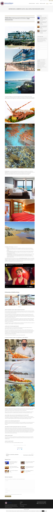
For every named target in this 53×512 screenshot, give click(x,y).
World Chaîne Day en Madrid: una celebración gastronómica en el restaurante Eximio (13, 462)
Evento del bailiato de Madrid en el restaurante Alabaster (29, 471)
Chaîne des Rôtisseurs (18, 445)
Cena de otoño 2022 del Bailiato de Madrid (14, 471)
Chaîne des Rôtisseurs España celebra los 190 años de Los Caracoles (29, 462)
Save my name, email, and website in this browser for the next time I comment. (14, 494)
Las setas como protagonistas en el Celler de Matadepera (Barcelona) (29, 467)
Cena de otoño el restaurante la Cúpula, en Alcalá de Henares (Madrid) (14, 467)
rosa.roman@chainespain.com (44, 0)
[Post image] (7, 462)
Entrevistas (22, 445)
